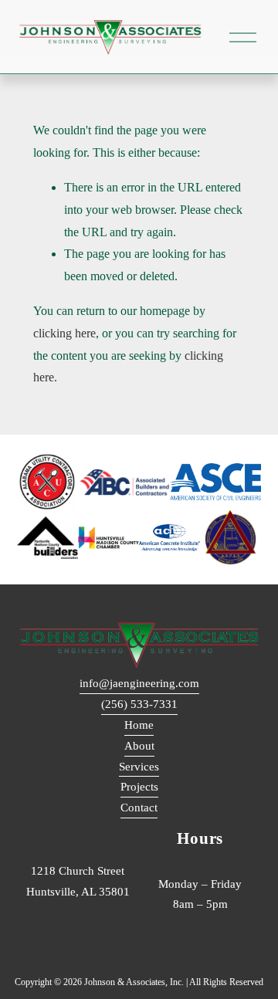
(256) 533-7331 (139, 704)
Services (139, 766)
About (139, 746)
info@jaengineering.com (139, 683)
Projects (139, 787)
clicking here (64, 333)
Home (139, 725)
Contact (139, 807)
